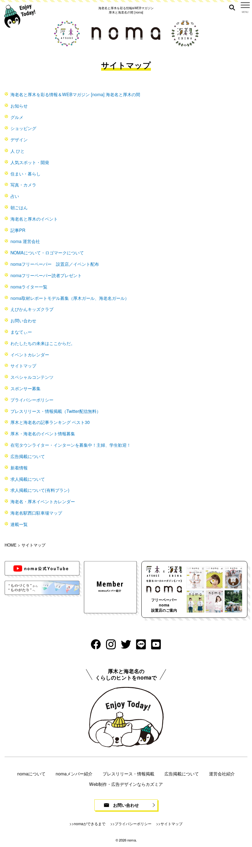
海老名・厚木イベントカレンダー (42, 501)
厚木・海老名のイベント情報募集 (42, 433)
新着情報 (19, 467)
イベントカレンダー (29, 354)
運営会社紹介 (222, 773)
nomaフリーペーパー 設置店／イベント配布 (54, 264)
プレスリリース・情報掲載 (128, 773)
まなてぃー (21, 331)
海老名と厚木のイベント (34, 218)
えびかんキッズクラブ (31, 309)
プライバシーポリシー (31, 399)
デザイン (19, 139)
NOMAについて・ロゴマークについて (47, 252)
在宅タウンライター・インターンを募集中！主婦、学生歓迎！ (70, 444)
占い (14, 196)
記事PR (17, 230)
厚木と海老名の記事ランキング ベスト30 (50, 422)
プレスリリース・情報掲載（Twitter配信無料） (55, 411)
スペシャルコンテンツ (31, 377)
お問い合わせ (23, 320)
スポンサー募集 (25, 388)
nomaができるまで (89, 823)
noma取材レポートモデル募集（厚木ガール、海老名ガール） (69, 298)
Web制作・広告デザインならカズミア (126, 784)
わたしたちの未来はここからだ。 (42, 343)
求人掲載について (27, 479)
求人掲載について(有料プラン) (39, 490)
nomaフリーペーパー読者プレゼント (46, 275)
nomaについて (31, 773)
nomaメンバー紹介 (74, 773)
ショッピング (23, 128)
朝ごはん (19, 207)
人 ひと (17, 150)
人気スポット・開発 (29, 162)
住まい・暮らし (25, 173)
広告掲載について (27, 456)
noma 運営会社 (25, 241)
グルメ (16, 117)
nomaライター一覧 (28, 286)
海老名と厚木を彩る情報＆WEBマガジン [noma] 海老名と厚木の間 (75, 94)
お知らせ (19, 105)
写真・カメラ (23, 184)
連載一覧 (19, 524)
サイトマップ (23, 365)
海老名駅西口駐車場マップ (36, 512)
